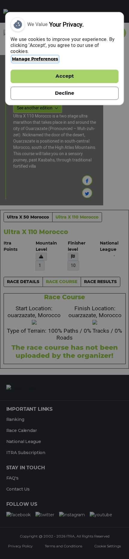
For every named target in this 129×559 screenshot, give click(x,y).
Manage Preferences (35, 59)
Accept (65, 76)
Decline (64, 93)
